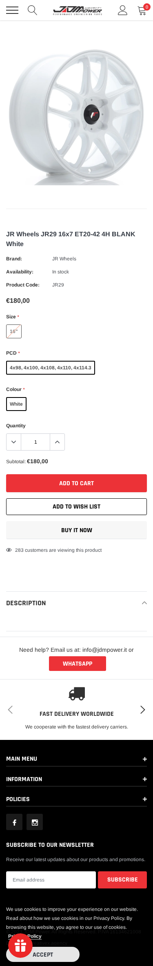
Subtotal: (16, 461)
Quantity (16, 426)
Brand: (14, 259)
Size (12, 317)
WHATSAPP (77, 664)
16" (14, 331)
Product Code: (23, 285)
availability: (19, 272)
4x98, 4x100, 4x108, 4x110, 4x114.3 (50, 368)
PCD (13, 353)
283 (19, 550)
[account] (123, 10)
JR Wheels (64, 259)
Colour (15, 389)
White (16, 404)
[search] (33, 10)
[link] (14, 822)
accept (43, 954)
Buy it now (76, 530)
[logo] (77, 10)
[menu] (12, 10)
